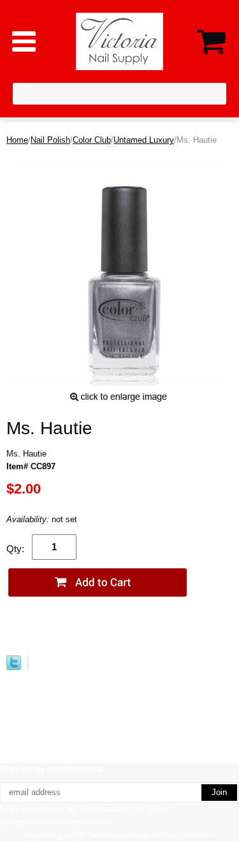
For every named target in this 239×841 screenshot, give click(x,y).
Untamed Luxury (143, 140)
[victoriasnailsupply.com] (119, 40)
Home (17, 140)
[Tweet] (13, 667)
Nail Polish (50, 140)
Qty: (15, 548)
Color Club (92, 140)
